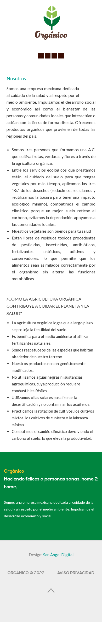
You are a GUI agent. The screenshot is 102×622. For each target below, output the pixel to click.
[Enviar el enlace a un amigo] (93, 88)
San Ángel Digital (58, 554)
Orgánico (14, 471)
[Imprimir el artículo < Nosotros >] (87, 88)
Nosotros (16, 78)
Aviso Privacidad (75, 573)
